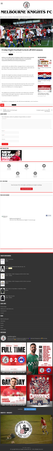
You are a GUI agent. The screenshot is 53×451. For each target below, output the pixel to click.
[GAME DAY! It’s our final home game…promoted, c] (13, 391)
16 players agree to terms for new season (43, 110)
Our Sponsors (3, 310)
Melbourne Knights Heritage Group (44, 81)
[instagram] (29, 447)
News (6, 17)
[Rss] (23, 447)
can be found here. (34, 101)
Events (2, 323)
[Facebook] (24, 447)
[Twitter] (25, 447)
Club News (10, 17)
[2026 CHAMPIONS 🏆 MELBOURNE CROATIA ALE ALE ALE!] (39, 391)
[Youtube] (28, 447)
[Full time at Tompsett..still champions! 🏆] (13, 358)
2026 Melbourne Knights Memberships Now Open (43, 94)
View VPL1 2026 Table (26, 188)
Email (3, 135)
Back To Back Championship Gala (44, 68)
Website (3, 139)
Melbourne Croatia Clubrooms (7, 308)
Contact (2, 313)
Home (2, 17)
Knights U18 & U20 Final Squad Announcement (10, 110)
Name (3, 130)
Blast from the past (4, 318)
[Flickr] (27, 447)
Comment (4, 118)
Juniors (2, 325)
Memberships (3, 306)
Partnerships (3, 329)
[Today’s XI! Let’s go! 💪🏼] (39, 358)
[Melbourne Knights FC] (26, 7)
